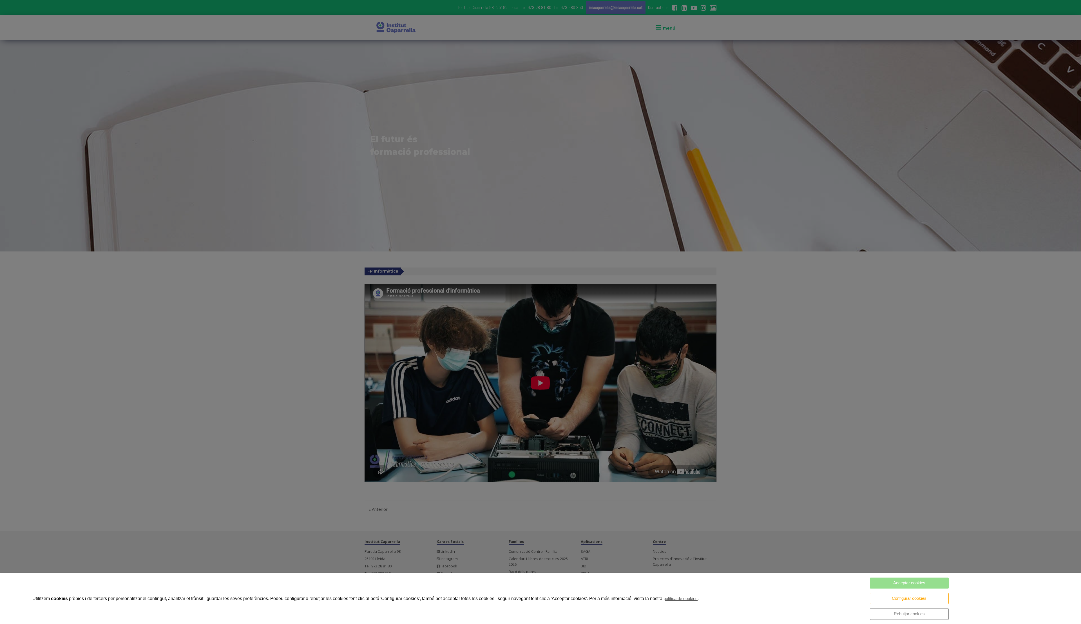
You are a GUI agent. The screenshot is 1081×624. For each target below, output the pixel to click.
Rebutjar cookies (909, 613)
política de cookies (681, 598)
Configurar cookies (909, 598)
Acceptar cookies (909, 582)
